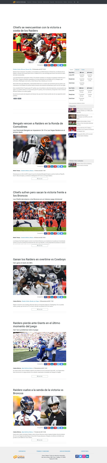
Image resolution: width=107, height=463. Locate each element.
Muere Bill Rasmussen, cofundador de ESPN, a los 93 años (84, 116)
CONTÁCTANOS (84, 451)
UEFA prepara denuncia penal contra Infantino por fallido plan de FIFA (85, 110)
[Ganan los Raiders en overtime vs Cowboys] (61, 297)
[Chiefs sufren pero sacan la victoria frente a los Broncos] (61, 233)
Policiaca (34, 2)
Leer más (40, 178)
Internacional (46, 2)
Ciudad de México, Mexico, (27, 170)
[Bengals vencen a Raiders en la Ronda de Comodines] (61, 166)
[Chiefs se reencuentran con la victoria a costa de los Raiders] (61, 65)
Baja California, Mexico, (27, 368)
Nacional (40, 2)
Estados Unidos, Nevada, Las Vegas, (30, 301)
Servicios (70, 2)
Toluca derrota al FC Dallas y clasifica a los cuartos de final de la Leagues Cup (85, 129)
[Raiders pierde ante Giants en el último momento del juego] (61, 364)
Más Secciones (58, 2)
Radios (65, 2)
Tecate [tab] (82, 69)
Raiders (19, 98)
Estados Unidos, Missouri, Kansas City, (22, 69)
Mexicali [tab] (77, 69)
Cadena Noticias (20, 2)
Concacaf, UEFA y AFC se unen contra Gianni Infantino (85, 134)
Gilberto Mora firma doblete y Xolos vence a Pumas (84, 164)
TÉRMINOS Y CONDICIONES (42, 451)
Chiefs (15, 98)
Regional (29, 2)
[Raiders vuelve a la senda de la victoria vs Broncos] (61, 427)
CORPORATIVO (22, 451)
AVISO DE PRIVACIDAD (65, 451)
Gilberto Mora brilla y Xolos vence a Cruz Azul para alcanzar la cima (85, 123)
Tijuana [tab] (71, 69)
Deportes (52, 2)
